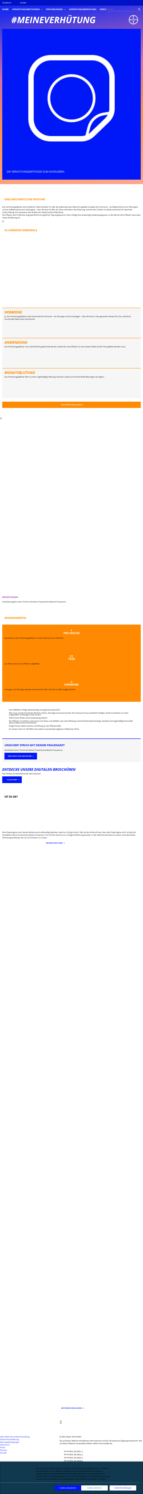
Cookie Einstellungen (123, 1488)
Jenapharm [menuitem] (6, 3)
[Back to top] (134, 1489)
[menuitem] (5, 9)
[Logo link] (133, 19)
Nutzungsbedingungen (9, 1442)
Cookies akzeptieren (68, 1488)
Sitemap (3, 1450)
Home (2, 1447)
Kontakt (3, 1453)
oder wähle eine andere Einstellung (15, 1437)
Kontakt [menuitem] (23, 3)
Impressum (5, 1445)
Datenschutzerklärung (9, 1439)
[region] (71, 1478)
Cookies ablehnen (94, 1488)
